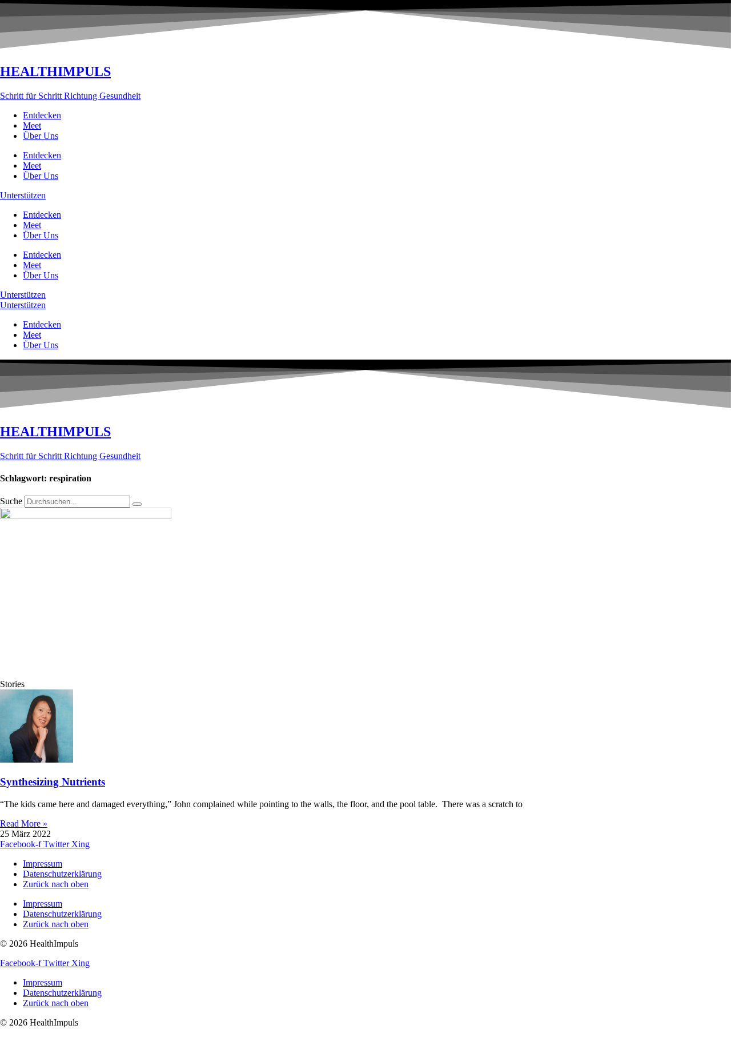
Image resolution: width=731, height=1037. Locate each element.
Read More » (23, 823)
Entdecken (42, 115)
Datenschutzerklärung (62, 874)
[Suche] (137, 504)
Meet (32, 125)
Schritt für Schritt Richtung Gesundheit (70, 96)
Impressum (42, 863)
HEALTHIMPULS (55, 71)
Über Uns (40, 136)
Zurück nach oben (56, 884)
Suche (11, 501)
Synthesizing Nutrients (52, 782)
